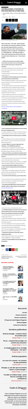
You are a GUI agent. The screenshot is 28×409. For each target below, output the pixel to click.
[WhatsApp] (16, 20)
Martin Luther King (8, 245)
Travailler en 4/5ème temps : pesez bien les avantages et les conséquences (15, 377)
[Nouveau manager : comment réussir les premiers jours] (20, 268)
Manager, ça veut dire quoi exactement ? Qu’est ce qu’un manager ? (14, 369)
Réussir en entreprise (16, 380)
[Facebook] (7, 20)
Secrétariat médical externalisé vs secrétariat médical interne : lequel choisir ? (9, 290)
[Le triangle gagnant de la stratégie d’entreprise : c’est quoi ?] (20, 283)
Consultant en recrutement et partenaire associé (21, 257)
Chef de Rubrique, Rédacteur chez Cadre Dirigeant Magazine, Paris (14, 14)
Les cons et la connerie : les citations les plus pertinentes (14, 362)
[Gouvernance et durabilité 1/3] (20, 298)
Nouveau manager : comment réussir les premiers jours (8, 268)
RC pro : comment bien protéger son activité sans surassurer (10, 275)
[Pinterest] (13, 20)
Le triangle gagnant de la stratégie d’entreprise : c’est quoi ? (9, 282)
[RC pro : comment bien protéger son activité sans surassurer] (20, 276)
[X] (10, 20)
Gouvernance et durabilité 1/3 (10, 297)
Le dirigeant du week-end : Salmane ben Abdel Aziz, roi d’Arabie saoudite (7, 257)
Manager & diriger (16, 338)
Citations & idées (5, 7)
